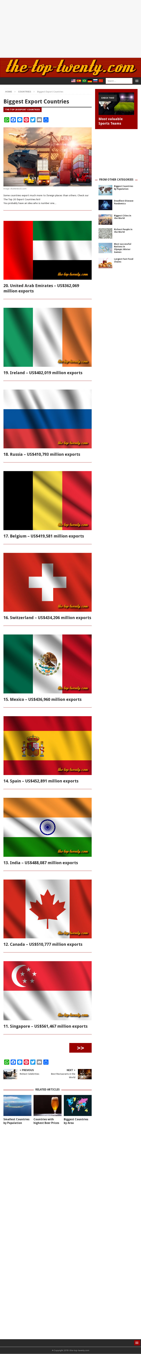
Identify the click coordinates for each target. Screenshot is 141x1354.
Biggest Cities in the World (122, 217)
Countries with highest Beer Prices (46, 1121)
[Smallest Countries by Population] (17, 1105)
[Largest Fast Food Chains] (105, 263)
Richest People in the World (123, 230)
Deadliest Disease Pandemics (123, 202)
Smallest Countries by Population (16, 1121)
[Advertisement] (70, 29)
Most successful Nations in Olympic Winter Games (122, 248)
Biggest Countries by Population (123, 187)
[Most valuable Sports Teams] (116, 103)
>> (80, 1048)
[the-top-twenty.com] (70, 75)
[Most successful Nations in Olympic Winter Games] (105, 248)
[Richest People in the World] (105, 233)
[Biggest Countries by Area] (78, 1105)
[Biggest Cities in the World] (105, 219)
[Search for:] (119, 81)
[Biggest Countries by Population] (105, 190)
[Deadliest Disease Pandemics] (105, 205)
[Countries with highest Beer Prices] (48, 1105)
